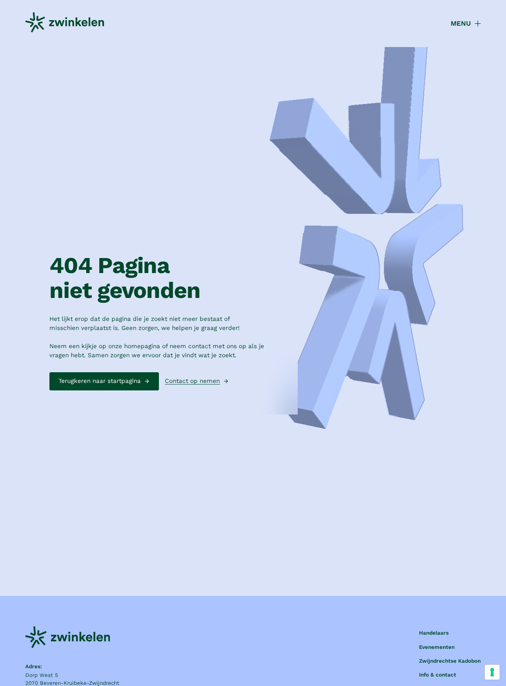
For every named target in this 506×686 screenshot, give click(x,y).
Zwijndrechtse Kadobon (450, 661)
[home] (64, 23)
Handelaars (434, 633)
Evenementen (437, 647)
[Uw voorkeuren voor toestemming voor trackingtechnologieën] (492, 672)
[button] (461, 23)
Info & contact (437, 675)
